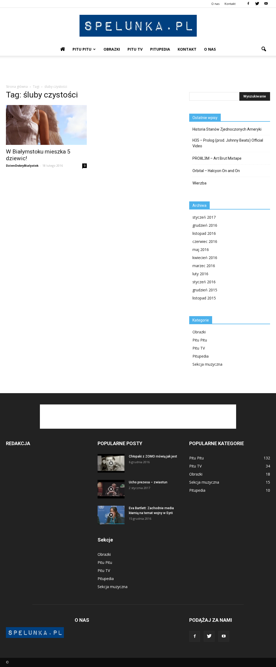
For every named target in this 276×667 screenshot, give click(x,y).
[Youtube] (266, 4)
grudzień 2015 (204, 289)
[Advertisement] (138, 70)
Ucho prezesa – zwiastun (148, 482)
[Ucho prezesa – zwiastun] (111, 489)
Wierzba (199, 183)
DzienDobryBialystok (22, 165)
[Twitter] (257, 4)
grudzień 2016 (204, 225)
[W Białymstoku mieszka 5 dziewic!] (46, 125)
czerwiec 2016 (204, 241)
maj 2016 (200, 249)
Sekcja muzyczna (207, 364)
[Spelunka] (138, 26)
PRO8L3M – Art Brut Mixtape (217, 158)
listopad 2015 (204, 298)
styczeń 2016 (204, 281)
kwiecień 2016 (204, 257)
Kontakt (230, 4)
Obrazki (112, 49)
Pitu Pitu (82, 49)
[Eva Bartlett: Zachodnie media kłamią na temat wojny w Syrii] (111, 515)
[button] (263, 49)
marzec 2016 (203, 265)
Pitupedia (160, 49)
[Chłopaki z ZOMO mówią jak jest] (111, 463)
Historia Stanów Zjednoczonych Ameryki (226, 129)
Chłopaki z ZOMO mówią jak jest (153, 456)
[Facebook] (248, 4)
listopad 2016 (204, 233)
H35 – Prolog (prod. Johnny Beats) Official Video (227, 143)
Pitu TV (135, 49)
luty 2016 (200, 273)
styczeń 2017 (204, 217)
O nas (215, 4)
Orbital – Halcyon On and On (216, 171)
